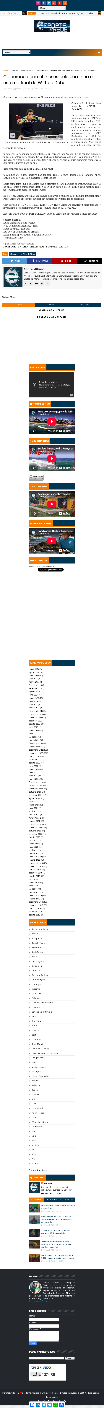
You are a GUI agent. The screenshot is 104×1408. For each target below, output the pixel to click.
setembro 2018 (35, 911)
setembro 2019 (35, 872)
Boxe (34, 956)
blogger (18, 305)
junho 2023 (34, 730)
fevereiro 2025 (35, 685)
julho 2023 (33, 727)
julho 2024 (33, 694)
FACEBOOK (9, 246)
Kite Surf (36, 1039)
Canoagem (38, 961)
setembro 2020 (35, 834)
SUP (34, 1099)
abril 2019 (33, 889)
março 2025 (34, 682)
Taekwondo (38, 1108)
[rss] (65, 3)
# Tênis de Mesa (28, 254)
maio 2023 (33, 733)
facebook (84, 305)
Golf (34, 1016)
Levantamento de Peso (45, 1053)
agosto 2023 (34, 724)
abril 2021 (33, 811)
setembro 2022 (35, 759)
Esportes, (34, 88)
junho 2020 (34, 843)
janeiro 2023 (34, 746)
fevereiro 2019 (35, 895)
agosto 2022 (34, 762)
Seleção (36, 1085)
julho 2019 (33, 879)
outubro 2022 (35, 756)
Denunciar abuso (38, 1170)
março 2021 (34, 814)
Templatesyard (32, 1393)
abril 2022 (33, 775)
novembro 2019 (36, 866)
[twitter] (49, 3)
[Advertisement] (52, 62)
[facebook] (44, 3)
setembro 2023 (35, 720)
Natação (36, 1071)
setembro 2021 (35, 795)
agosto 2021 (34, 798)
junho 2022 (34, 769)
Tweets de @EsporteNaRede (41, 566)
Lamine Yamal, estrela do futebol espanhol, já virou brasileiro (43, 13)
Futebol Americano (42, 1002)
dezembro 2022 (36, 750)
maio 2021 (33, 808)
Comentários (67, 1200)
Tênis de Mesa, (45, 88)
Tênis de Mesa (27, 70)
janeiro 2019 (34, 898)
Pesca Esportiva (41, 1076)
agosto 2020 (34, 837)
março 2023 (34, 740)
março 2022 (34, 779)
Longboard (38, 1057)
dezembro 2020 (36, 824)
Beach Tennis (39, 943)
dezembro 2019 (36, 863)
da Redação (38, 979)
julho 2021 (33, 801)
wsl (34, 1159)
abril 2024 (33, 704)
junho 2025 (34, 675)
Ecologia (36, 984)
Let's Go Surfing (41, 1048)
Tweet (18, 261)
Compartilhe (43, 261)
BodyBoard (38, 952)
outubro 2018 (35, 908)
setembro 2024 (35, 688)
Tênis (85, 13)
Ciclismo (36, 970)
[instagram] (38, 3)
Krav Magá (37, 1044)
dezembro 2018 (36, 902)
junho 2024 (34, 698)
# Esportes (14, 254)
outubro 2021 (35, 792)
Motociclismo (39, 1067)
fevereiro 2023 (35, 743)
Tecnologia (38, 1113)
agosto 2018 (34, 914)
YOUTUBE (51, 246)
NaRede (88, 1393)
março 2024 (34, 707)
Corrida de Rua (40, 975)
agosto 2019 (34, 876)
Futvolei (36, 1007)
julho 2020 (33, 840)
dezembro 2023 (36, 714)
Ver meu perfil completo (51, 1193)
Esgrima (36, 989)
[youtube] (60, 3)
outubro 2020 (35, 830)
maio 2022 (33, 772)
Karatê (35, 1030)
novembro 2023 (36, 717)
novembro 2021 (36, 788)
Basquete (37, 938)
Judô (34, 1025)
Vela (34, 1140)
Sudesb (36, 1094)
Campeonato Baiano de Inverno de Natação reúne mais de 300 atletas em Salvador (57, 1219)
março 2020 (34, 853)
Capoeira (37, 966)
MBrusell (48, 1183)
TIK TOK (63, 246)
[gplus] (54, 3)
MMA (34, 1062)
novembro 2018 (36, 905)
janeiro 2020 (34, 860)
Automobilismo (40, 929)
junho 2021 (34, 804)
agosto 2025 (34, 672)
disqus (51, 305)
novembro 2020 (36, 827)
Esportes (14, 70)
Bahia (35, 933)
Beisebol (36, 947)
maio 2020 (33, 847)
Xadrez (35, 1163)
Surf (34, 1103)
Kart (34, 1035)
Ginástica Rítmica (42, 1012)
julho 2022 (33, 766)
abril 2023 (33, 737)
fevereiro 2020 (35, 856)
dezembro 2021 (36, 785)
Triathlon (37, 1126)
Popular (52, 1199)
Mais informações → (38, 1301)
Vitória (35, 1145)
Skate (35, 1090)
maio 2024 (33, 701)
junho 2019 (34, 882)
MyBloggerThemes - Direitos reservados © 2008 (63, 1393)
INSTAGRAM (37, 246)
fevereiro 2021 (35, 818)
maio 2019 (33, 885)
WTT (79, 109)
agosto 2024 (34, 691)
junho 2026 (34, 669)
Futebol (36, 998)
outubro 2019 (35, 869)
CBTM (91, 106)
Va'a (34, 1136)
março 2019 (34, 892)
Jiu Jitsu (36, 1021)
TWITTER (23, 246)
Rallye (35, 1080)
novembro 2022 (36, 753)
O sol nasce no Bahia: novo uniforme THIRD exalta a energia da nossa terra (57, 1256)
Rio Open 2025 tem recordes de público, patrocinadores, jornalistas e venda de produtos (57, 1244)
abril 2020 (33, 850)
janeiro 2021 (34, 821)
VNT (34, 1149)
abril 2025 (33, 678)
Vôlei (34, 1154)
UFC (34, 1131)
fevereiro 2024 (35, 711)
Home (5, 70)
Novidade (36, 1199)
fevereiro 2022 (35, 782)
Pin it (68, 261)
